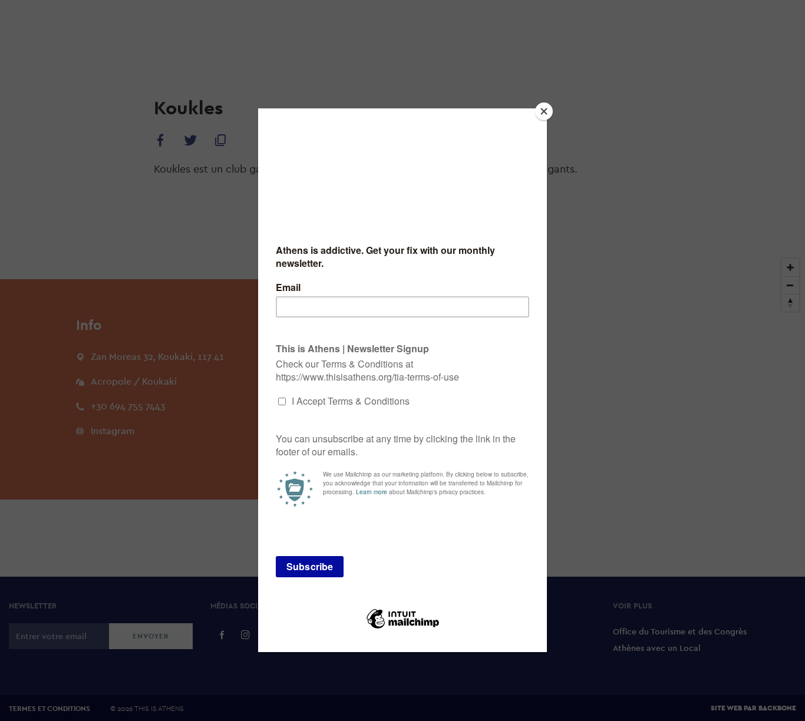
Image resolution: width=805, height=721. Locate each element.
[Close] (544, 111)
